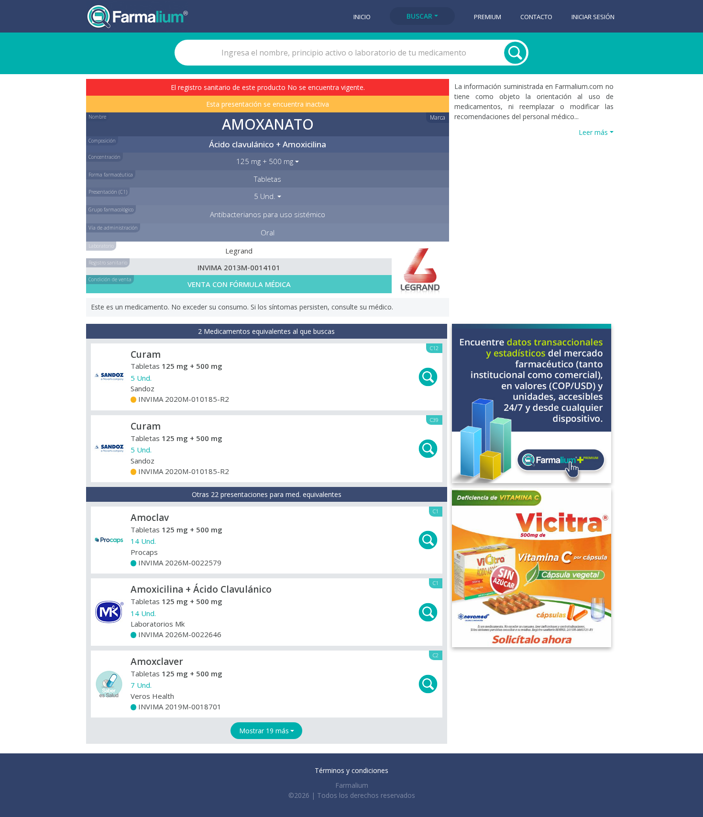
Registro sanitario (107, 262)
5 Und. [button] (264, 196)
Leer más (593, 132)
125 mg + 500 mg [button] (264, 161)
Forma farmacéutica (110, 174)
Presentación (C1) (107, 191)
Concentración (104, 157)
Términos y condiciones (351, 770)
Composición (102, 140)
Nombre (97, 116)
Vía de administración (113, 227)
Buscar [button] (419, 16)
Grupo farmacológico (110, 209)
